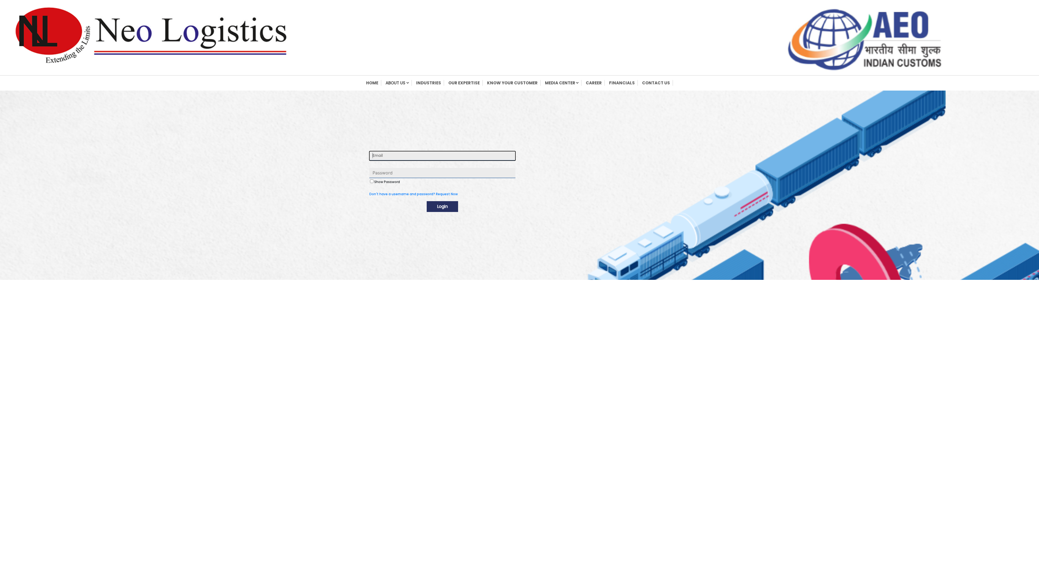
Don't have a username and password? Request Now (413, 194)
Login (442, 206)
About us (396, 83)
